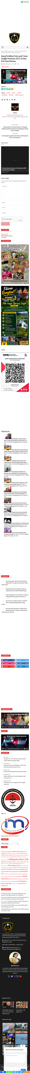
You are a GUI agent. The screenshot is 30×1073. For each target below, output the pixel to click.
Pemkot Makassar (14, 874)
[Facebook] (2, 89)
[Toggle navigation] (27, 47)
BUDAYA (16, 51)
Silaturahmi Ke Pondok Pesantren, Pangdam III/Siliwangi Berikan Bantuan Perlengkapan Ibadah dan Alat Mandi (15, 128)
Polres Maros (19, 879)
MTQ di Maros (7, 874)
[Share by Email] (15, 100)
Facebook (9, 660)
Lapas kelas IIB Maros (22, 869)
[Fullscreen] (27, 727)
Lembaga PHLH (16, 871)
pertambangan (6, 876)
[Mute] (24, 727)
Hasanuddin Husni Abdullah (23, 855)
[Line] (10, 89)
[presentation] (1, 160)
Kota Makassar (14, 865)
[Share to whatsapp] (10, 100)
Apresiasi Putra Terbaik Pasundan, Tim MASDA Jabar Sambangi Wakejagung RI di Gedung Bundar (14, 602)
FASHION (25, 51)
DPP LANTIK (21, 853)
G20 (16, 855)
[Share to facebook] (2, 100)
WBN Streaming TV (16, 52)
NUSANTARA (4, 52)
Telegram (23, 666)
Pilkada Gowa (12, 876)
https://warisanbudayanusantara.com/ (15, 115)
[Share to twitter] (5, 100)
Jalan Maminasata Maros (6, 856)
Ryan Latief (16, 881)
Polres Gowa (12, 879)
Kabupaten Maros (19, 859)
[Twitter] (7, 89)
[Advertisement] (15, 15)
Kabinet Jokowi (15, 856)
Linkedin (23, 663)
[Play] (3, 727)
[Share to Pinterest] (12, 100)
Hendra (4, 63)
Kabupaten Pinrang (6, 861)
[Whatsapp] (5, 89)
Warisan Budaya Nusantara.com (7, 51)
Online (4, 234)
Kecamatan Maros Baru (16, 863)
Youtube (9, 666)
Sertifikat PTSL (15, 883)
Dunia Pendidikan (10, 855)
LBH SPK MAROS (6, 871)
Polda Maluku (19, 876)
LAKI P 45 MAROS (9, 869)
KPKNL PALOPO (7, 867)
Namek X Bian (4, 901)
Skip (19, 1070)
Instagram (9, 663)
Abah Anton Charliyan (7, 851)
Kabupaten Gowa (5, 859)
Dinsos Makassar (13, 853)
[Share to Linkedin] (7, 100)
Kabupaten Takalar (16, 861)
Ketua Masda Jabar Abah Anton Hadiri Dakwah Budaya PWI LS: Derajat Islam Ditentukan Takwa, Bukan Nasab (15, 582)
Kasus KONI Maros (6, 863)
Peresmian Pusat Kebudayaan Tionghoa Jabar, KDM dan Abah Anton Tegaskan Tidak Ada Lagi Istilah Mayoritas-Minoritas (14, 610)
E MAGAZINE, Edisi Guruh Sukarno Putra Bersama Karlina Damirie (8, 1011)
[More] (12, 89)
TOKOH (20, 51)
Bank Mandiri (18, 851)
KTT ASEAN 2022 (15, 867)
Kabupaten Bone (23, 856)
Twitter (23, 660)
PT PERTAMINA (9, 881)
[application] (15, 720)
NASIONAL (9, 52)
